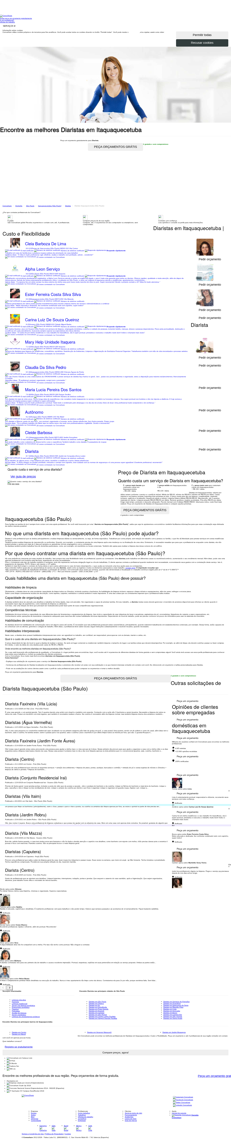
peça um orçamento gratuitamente (18, 18)
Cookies (68, 1134)
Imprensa (34, 1119)
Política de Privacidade (54, 1134)
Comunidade (36, 1120)
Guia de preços (131, 1120)
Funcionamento (131, 1115)
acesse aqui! (130, 568)
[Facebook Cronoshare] (183, 1100)
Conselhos (82, 1119)
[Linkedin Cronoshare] (182, 1105)
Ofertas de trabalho (85, 1117)
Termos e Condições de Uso (33, 1134)
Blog (32, 1117)
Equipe (34, 1113)
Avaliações (129, 1117)
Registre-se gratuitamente (19, 1046)
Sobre (33, 1115)
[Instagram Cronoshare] (183, 1097)
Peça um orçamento (187, 701)
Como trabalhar (84, 1113)
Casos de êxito (130, 1119)
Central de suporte (179, 1113)
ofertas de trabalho (7, 22)
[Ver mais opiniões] (10, 987)
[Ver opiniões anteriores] (3, 987)
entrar (2, 18)
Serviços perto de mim (133, 1113)
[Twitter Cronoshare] (181, 1103)
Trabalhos (82, 1115)
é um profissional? (7, 20)
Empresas (82, 1120)
